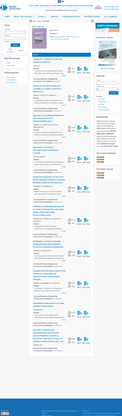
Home (7, 16)
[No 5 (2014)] (39, 48)
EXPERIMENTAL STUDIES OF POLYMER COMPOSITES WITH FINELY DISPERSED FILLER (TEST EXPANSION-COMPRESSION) (48, 244)
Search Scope (100, 86)
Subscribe (10, 65)
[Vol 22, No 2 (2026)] (107, 65)
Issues (41, 16)
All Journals (110, 16)
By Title (101, 104)
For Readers (11, 77)
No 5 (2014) (46, 21)
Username (7, 29)
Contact (54, 16)
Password (7, 35)
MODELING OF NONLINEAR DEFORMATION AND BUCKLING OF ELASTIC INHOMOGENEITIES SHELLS (48, 118)
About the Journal (23, 16)
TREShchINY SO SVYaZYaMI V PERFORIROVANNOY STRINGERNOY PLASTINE (46, 150)
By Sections (103, 107)
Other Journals (104, 110)
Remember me (10, 41)
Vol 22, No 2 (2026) (107, 69)
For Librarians (12, 82)
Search (98, 80)
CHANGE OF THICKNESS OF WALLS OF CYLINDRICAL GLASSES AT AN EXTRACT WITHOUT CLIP (47, 88)
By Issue (102, 99)
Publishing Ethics (71, 16)
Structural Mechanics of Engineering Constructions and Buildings (61, 7)
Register (20, 50)
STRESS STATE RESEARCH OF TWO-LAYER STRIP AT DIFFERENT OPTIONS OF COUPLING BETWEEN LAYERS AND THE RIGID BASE (49, 180)
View (8, 63)
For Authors (11, 80)
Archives (39, 21)
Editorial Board (92, 16)
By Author (102, 102)
